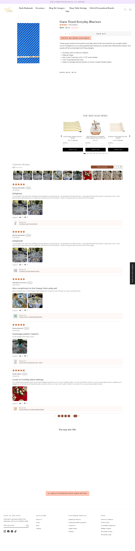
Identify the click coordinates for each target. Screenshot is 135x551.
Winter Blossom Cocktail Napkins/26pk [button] (31, 409)
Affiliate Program (106, 528)
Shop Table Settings (78, 8)
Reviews (71, 531)
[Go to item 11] (117, 175)
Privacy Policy (105, 522)
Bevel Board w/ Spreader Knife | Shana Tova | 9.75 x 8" (95, 137)
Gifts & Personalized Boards (102, 8)
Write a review (102, 167)
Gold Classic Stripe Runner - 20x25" (72, 137)
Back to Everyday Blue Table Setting (69, 493)
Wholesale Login (106, 534)
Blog (37, 525)
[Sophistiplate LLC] (8, 10)
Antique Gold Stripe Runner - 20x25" (118, 137)
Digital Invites (73, 528)
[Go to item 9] (97, 175)
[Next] (129, 136)
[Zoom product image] (29, 43)
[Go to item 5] (57, 175)
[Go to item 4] (47, 175)
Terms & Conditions (107, 519)
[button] (125, 10)
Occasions (40, 8)
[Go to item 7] (77, 175)
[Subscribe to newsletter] (27, 525)
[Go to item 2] (27, 175)
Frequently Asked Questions (77, 522)
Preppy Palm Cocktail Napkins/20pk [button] (30, 317)
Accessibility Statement (108, 525)
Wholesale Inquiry (106, 531)
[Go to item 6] (67, 175)
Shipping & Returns (75, 519)
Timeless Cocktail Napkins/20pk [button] (29, 271)
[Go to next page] (79, 416)
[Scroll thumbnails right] (120, 175)
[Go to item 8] (87, 175)
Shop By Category (57, 8)
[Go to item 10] (107, 175)
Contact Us (72, 525)
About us (39, 519)
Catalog (38, 528)
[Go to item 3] (37, 175)
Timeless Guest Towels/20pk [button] (28, 224)
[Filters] (116, 167)
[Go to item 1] (17, 175)
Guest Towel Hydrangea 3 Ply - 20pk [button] (30, 362)
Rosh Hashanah (26, 8)
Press (38, 522)
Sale (67, 11)
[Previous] (61, 136)
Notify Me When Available (75, 38)
